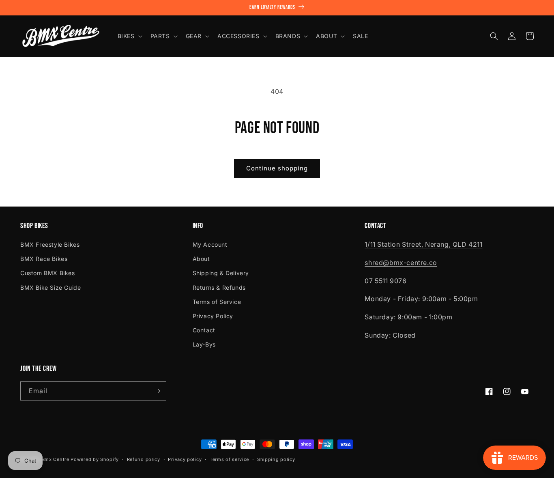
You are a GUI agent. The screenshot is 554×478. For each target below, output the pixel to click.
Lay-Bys (204, 344)
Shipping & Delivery (221, 272)
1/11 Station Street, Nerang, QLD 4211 (423, 244)
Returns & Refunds (219, 287)
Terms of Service (217, 301)
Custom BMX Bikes (47, 272)
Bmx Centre (55, 459)
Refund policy (143, 459)
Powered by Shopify (95, 459)
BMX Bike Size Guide (50, 287)
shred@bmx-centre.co (401, 262)
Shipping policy (276, 459)
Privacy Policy (213, 315)
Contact (204, 330)
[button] (129, 36)
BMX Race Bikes (43, 258)
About (201, 258)
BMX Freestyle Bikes (49, 244)
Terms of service (229, 459)
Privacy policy (185, 459)
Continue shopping (277, 168)
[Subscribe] (157, 390)
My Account (210, 244)
